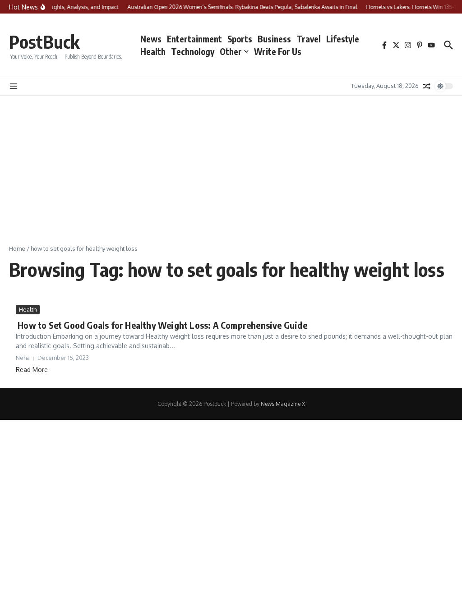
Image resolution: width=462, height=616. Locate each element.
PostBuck (44, 41)
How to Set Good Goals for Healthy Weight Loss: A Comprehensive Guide (161, 325)
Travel (308, 38)
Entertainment (194, 38)
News (151, 38)
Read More (32, 369)
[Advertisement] (231, 163)
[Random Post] (426, 86)
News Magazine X (283, 403)
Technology (192, 51)
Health (153, 51)
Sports (239, 38)
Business (274, 38)
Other (231, 51)
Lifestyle (342, 38)
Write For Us (277, 51)
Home (17, 248)
